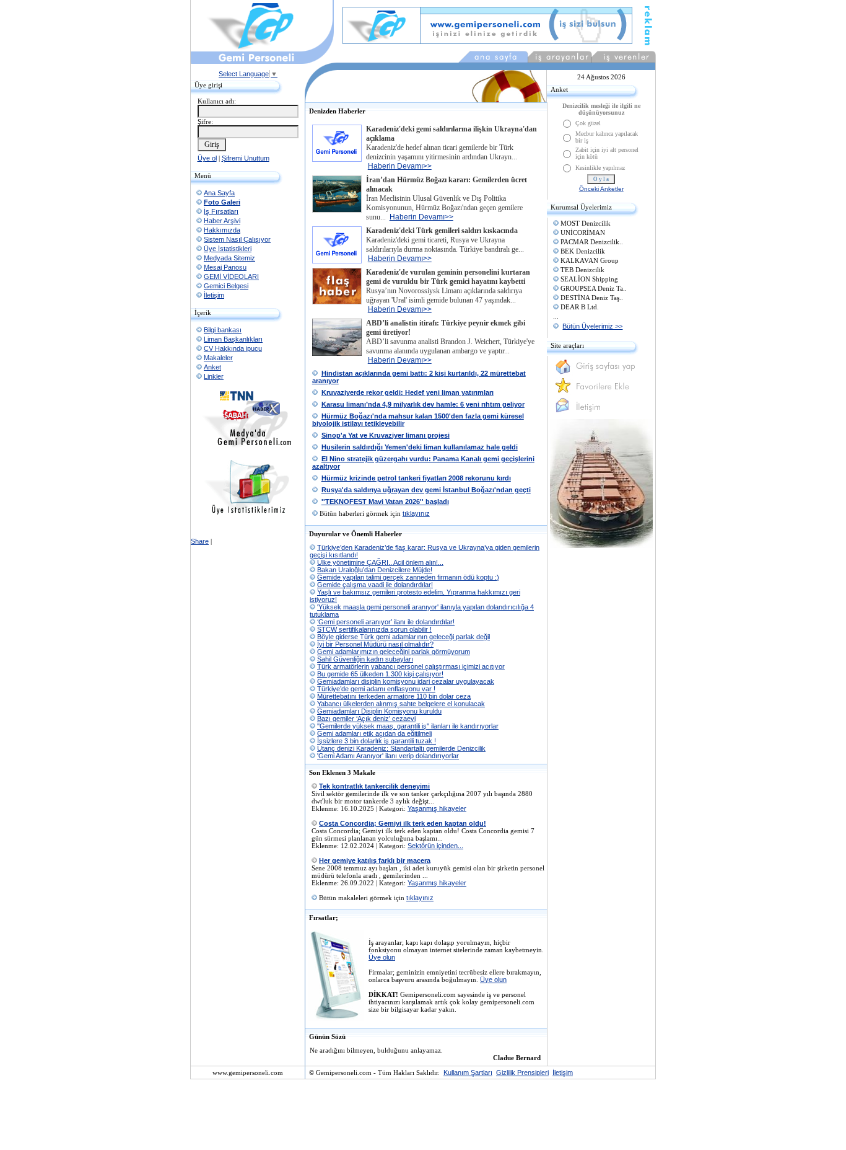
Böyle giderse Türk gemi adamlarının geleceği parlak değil (403, 636)
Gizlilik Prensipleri (522, 1072)
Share (200, 541)
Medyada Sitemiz (229, 258)
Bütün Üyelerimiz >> (592, 326)
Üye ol (207, 158)
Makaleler (218, 357)
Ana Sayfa (219, 193)
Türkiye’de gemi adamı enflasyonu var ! (376, 688)
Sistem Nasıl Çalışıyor (237, 239)
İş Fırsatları (221, 211)
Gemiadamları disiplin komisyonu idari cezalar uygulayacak (405, 681)
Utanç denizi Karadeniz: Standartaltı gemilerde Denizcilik (401, 748)
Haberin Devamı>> (400, 166)
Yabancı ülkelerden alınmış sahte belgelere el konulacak (401, 703)
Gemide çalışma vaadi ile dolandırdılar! (375, 584)
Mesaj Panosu (225, 267)
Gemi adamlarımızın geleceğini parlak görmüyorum (393, 651)
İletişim (214, 295)
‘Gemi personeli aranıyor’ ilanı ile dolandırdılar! (386, 622)
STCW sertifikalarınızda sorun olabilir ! (374, 629)
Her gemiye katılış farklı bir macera (374, 860)
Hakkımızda (222, 230)
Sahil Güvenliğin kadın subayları (365, 659)
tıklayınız (416, 513)
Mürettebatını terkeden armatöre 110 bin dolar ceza (394, 696)
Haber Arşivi (222, 220)
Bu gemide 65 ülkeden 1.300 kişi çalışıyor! (380, 674)
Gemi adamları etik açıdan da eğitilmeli (374, 733)
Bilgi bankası (223, 330)
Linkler (214, 376)
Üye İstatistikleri (227, 248)
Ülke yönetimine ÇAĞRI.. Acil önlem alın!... (380, 562)
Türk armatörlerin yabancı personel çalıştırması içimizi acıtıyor (411, 666)
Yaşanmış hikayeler (437, 808)
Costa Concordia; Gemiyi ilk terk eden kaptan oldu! (402, 823)
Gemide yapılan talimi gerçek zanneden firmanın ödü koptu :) (408, 577)
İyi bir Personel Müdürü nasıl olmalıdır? (375, 644)
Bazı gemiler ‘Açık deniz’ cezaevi (366, 718)
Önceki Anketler (601, 188)
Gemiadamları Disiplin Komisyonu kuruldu (379, 711)
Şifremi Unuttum (245, 158)
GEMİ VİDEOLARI (231, 276)
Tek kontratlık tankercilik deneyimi (374, 786)
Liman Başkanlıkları (233, 339)
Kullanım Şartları (467, 1072)
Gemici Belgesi (226, 286)
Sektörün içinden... (435, 845)
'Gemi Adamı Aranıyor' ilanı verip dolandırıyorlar (388, 755)
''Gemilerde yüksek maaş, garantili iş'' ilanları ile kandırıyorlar (408, 726)
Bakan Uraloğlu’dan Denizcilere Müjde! (374, 569)
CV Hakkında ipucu (233, 348)
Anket (212, 367)
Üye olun (381, 957)
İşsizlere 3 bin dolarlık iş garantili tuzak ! (376, 741)
